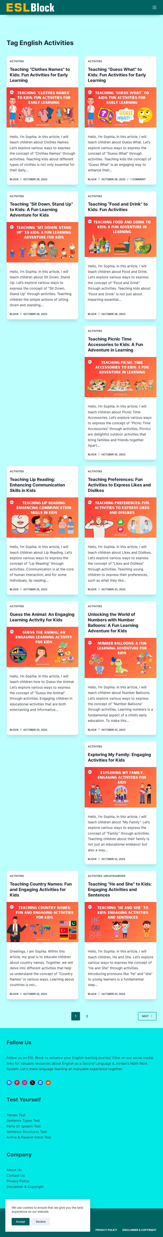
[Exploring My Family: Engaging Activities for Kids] (120, 787)
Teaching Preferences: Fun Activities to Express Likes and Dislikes (119, 485)
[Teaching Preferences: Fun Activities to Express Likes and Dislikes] (120, 517)
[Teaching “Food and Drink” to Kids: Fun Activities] (120, 237)
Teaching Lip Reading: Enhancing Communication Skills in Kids (37, 485)
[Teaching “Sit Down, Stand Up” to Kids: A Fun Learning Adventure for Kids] (42, 242)
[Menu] (154, 7)
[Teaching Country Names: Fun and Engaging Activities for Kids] (42, 922)
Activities (17, 61)
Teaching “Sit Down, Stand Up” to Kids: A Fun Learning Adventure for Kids (41, 210)
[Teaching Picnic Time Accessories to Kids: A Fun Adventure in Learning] (120, 377)
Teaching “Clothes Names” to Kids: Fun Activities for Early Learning (40, 75)
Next (145, 1016)
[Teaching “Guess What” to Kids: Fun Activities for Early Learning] (120, 107)
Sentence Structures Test (27, 1132)
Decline (41, 1221)
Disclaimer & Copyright (25, 1187)
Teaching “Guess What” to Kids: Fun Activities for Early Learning (117, 75)
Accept (20, 1221)
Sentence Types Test (23, 1120)
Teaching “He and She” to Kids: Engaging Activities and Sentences (120, 889)
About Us (14, 1170)
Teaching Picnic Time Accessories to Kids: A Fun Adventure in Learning (115, 344)
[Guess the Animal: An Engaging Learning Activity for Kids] (42, 647)
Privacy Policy (18, 1181)
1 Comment (138, 179)
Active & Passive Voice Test (29, 1137)
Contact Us (16, 1175)
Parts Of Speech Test (24, 1126)
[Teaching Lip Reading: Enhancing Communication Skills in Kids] (42, 517)
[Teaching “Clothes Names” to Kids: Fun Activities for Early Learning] (42, 107)
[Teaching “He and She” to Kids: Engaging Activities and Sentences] (120, 922)
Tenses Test (16, 1115)
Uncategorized (114, 875)
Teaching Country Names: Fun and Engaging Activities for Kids (41, 889)
